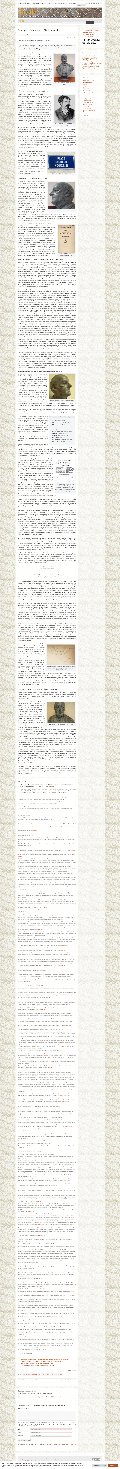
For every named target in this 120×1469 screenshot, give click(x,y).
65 (26, 438)
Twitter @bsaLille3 (88, 36)
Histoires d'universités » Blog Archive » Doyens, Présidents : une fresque (44, 1397)
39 (48, 298)
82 (21, 545)
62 (73, 412)
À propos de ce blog (88, 80)
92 (49, 604)
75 (25, 506)
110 (29, 736)
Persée (73, 1002)
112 (46, 745)
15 (39, 165)
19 (24, 212)
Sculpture (60, 1374)
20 (49, 220)
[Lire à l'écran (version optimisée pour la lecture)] (68, 37)
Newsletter (81, 5)
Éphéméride (86, 88)
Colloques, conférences (90, 93)
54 (25, 357)
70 (22, 465)
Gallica (34, 830)
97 (42, 619)
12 (49, 139)
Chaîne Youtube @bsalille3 (90, 30)
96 (34, 617)
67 (62, 447)
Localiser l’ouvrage (49, 786)
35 (66, 282)
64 (46, 430)
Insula (28, 11)
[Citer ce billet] (70, 37)
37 (58, 293)
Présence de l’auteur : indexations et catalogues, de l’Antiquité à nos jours (92, 69)
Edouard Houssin (36, 1374)
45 (49, 326)
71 (51, 469)
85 (42, 548)
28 (62, 261)
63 (36, 423)
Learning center (87, 100)
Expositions (87, 95)
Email (19, 1432)
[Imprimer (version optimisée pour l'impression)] (74, 37)
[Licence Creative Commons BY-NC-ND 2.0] (96, 1460)
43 (71, 322)
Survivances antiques (89, 110)
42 (46, 317)
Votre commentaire (23, 1408)
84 (60, 546)
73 (48, 491)
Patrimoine (46, 34)
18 (38, 192)
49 (67, 335)
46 (62, 328)
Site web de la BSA (88, 34)
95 (57, 616)
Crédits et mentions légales (57, 3)
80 (42, 534)
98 (21, 625)
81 (38, 541)
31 (45, 269)
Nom (19, 1429)
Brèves (85, 84)
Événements (86, 90)
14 (29, 165)
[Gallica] (22, 889)
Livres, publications (88, 102)
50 (69, 341)
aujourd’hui (43, 942)
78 (36, 522)
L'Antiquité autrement (88, 98)
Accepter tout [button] (113, 1465)
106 (63, 673)
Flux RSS (19, 21)
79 (52, 524)
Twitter (23, 21)
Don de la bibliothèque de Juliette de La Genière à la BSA (92, 64)
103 (58, 634)
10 (75, 130)
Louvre (52, 1174)
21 (41, 229)
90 (75, 584)
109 (41, 718)
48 (66, 333)
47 (55, 331)
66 (24, 440)
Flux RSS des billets (29, 1460)
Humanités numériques (89, 97)
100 (31, 630)
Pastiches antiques (88, 104)
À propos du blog (24, 3)
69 (73, 452)
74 (55, 495)
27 (27, 253)
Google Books (42, 907)
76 (63, 510)
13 (34, 147)
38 (23, 296)
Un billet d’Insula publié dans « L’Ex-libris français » (32, 1380)
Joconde (68, 801)
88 (46, 561)
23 (53, 232)
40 (41, 302)
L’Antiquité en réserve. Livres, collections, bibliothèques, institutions (91, 61)
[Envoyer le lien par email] (72, 37)
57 (51, 361)
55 (57, 357)
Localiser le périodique (39, 1224)
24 (23, 236)
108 (23, 678)
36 (22, 285)
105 (23, 651)
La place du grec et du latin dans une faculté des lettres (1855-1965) (37, 1365)
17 (21, 188)
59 (25, 384)
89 (41, 582)
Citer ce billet (72, 1370)
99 (60, 628)
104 (31, 639)
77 (55, 511)
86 (47, 556)
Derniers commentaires (40, 1460)
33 (55, 274)
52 (74, 348)
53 (55, 355)
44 (26, 324)
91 (42, 593)
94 (48, 614)
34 (53, 280)
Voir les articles (66, 925)
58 (43, 381)
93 (36, 608)
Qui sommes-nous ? (39, 3)
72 (30, 476)
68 (31, 449)
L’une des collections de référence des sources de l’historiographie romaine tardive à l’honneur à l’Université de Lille (91, 57)
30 (23, 265)
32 (50, 271)
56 (44, 359)
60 (40, 394)
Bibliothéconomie (87, 82)
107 (49, 674)
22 (21, 231)
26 (53, 249)
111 (21, 738)
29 (44, 263)
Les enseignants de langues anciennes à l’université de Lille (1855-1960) (39, 1357)
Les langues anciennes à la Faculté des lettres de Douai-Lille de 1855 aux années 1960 (42, 1361)
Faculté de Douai (45, 1374)
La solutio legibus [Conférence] (66, 1380)
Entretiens (85, 86)
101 (30, 632)
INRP (53, 901)
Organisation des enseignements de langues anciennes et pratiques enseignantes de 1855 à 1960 (45, 1359)
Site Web (20, 1435)
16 (25, 169)
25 (48, 243)
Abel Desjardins (52, 792)
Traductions (86, 112)
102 (63, 632)
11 (54, 138)
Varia (84, 114)
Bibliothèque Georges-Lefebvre (27, 806)
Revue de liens (87, 108)
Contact (72, 3)
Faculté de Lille (53, 1374)
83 (45, 545)
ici (24, 904)
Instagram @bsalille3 (88, 32)
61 (41, 403)
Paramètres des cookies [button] (99, 1465)
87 (34, 561)
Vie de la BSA (87, 115)
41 (42, 309)
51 (48, 342)
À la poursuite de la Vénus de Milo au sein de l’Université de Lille (37, 1363)
